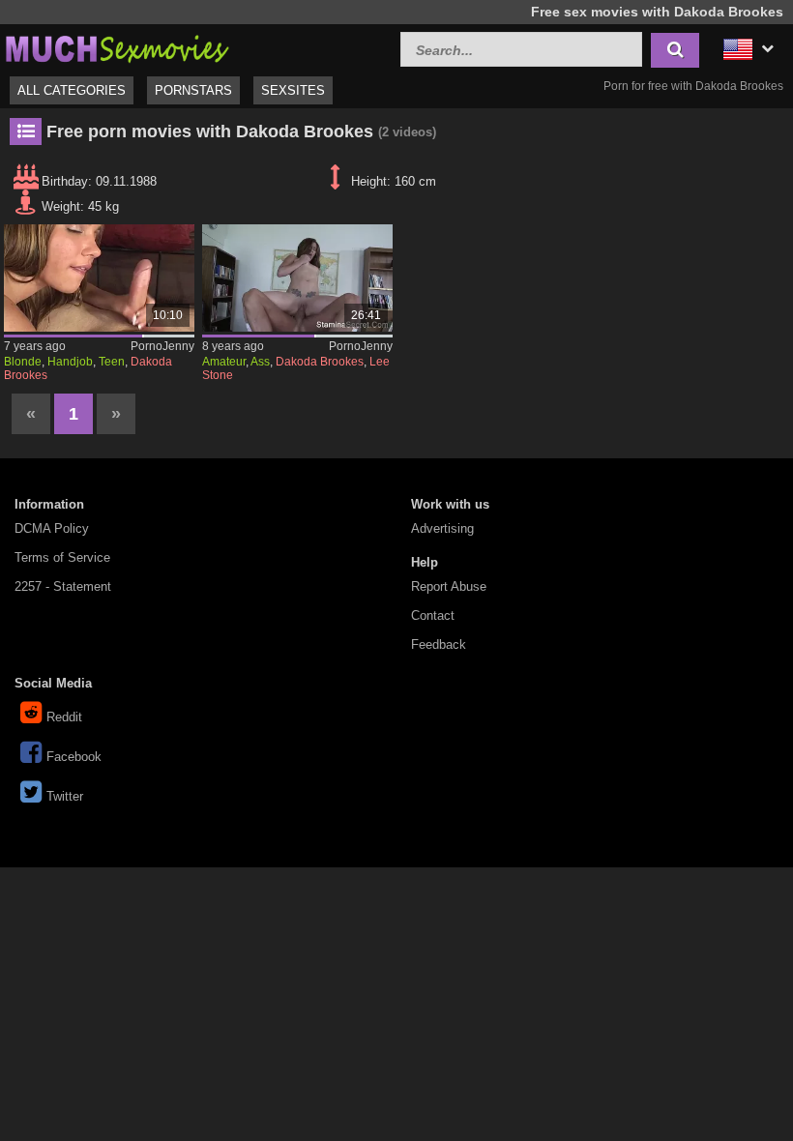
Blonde (23, 361)
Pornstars (193, 90)
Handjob (70, 361)
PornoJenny (162, 346)
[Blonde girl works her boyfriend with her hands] (99, 278)
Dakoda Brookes (320, 361)
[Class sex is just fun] (297, 278)
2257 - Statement (63, 586)
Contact (433, 615)
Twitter (64, 796)
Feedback (438, 644)
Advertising (442, 528)
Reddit (64, 717)
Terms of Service (62, 557)
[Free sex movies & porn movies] (116, 47)
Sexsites (293, 90)
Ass (260, 361)
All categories (71, 90)
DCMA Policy (52, 528)
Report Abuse (448, 586)
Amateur (224, 361)
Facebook (74, 756)
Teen (112, 361)
